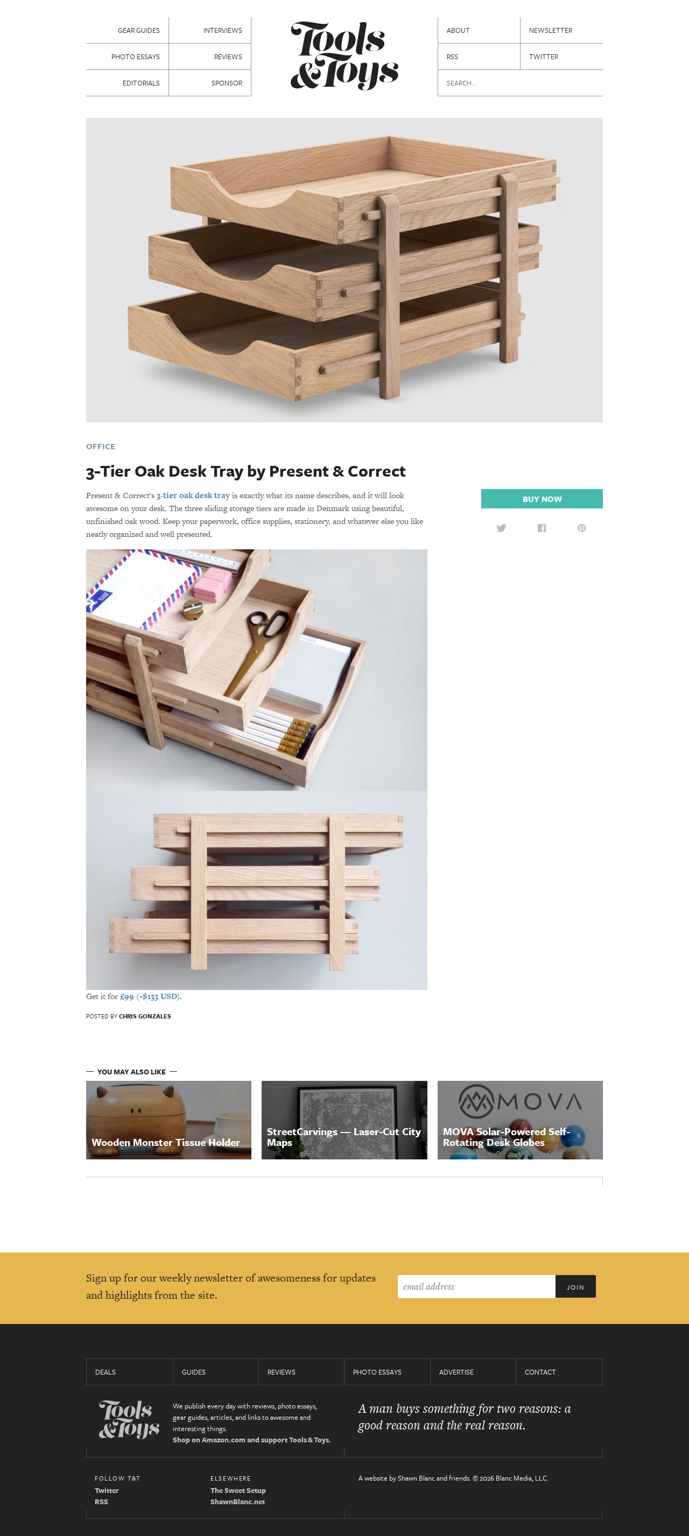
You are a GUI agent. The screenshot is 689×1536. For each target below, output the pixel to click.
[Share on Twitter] (501, 528)
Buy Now (542, 499)
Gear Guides (139, 30)
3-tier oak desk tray (193, 495)
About (458, 30)
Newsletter (550, 30)
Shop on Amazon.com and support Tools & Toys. (252, 1439)
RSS (452, 56)
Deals (105, 1372)
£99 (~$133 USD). (151, 996)
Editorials (141, 82)
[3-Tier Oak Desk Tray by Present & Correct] (344, 268)
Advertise (456, 1372)
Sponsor (227, 82)
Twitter (543, 56)
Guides (194, 1372)
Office (100, 446)
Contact (540, 1372)
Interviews (222, 30)
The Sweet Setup (238, 1490)
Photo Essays (135, 56)
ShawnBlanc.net (237, 1501)
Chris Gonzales (145, 1016)
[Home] (344, 57)
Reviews (228, 56)
